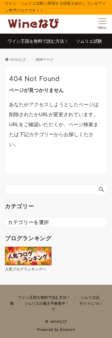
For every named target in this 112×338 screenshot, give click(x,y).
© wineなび (58, 321)
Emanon (67, 329)
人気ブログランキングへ (25, 269)
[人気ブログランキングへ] (28, 255)
